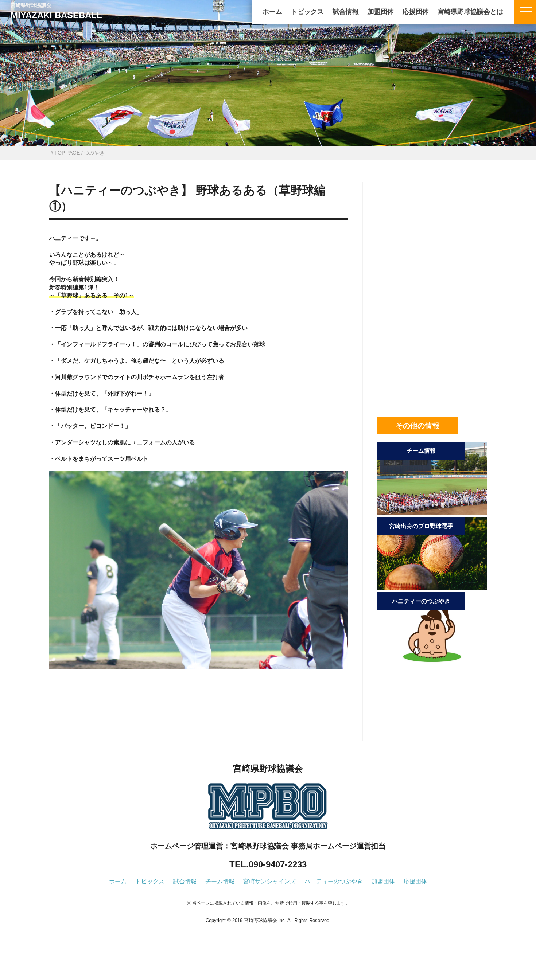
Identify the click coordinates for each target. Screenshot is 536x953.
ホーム (272, 11)
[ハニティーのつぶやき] (432, 663)
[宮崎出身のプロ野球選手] (432, 588)
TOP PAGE (67, 153)
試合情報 (346, 11)
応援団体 (416, 11)
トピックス (307, 11)
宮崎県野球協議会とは (470, 11)
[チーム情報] (432, 512)
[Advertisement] (198, 717)
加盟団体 (381, 11)
